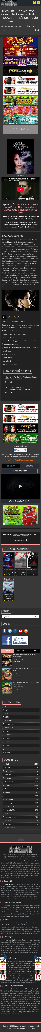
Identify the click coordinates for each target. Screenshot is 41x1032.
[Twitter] (10, 631)
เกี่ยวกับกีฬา (9, 820)
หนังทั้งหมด (24, 216)
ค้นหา (36, 616)
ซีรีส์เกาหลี (8, 720)
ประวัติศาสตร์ (9, 799)
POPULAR (20, 651)
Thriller (24, 224)
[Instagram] (15, 631)
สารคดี (7, 789)
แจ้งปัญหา (29, 466)
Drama (15, 222)
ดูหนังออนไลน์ (30, 227)
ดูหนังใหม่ (7, 884)
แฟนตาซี (8, 796)
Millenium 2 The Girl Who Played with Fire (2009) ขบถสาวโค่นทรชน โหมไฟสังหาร (21, 535)
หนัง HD (4, 30)
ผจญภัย (7, 767)
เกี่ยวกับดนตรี (9, 806)
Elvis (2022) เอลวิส (19, 540)
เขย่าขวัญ (30, 219)
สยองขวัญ (8, 803)
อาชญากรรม (20, 219)
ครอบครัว (8, 792)
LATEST (33, 651)
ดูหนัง (21, 227)
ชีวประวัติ (8, 775)
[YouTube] (21, 631)
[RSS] (26, 631)
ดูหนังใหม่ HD (9, 724)
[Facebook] (4, 631)
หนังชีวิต (15, 216)
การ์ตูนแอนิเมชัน (10, 771)
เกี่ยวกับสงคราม (10, 828)
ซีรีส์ (6, 713)
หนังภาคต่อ (8, 742)
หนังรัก (7, 813)
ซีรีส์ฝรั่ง (7, 717)
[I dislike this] (25, 450)
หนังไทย (7, 752)
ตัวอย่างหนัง (9, 728)
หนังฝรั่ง (33, 216)
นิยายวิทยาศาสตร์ (10, 817)
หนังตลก (8, 778)
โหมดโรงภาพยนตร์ (20, 471)
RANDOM (7, 651)
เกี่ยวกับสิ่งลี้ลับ (10, 810)
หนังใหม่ (7, 749)
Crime (9, 222)
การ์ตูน (7, 710)
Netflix (7, 706)
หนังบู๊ (7, 764)
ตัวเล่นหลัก (11, 466)
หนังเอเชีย (8, 745)
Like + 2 (19, 450)
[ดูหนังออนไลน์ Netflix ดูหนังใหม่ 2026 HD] (9, 4)
